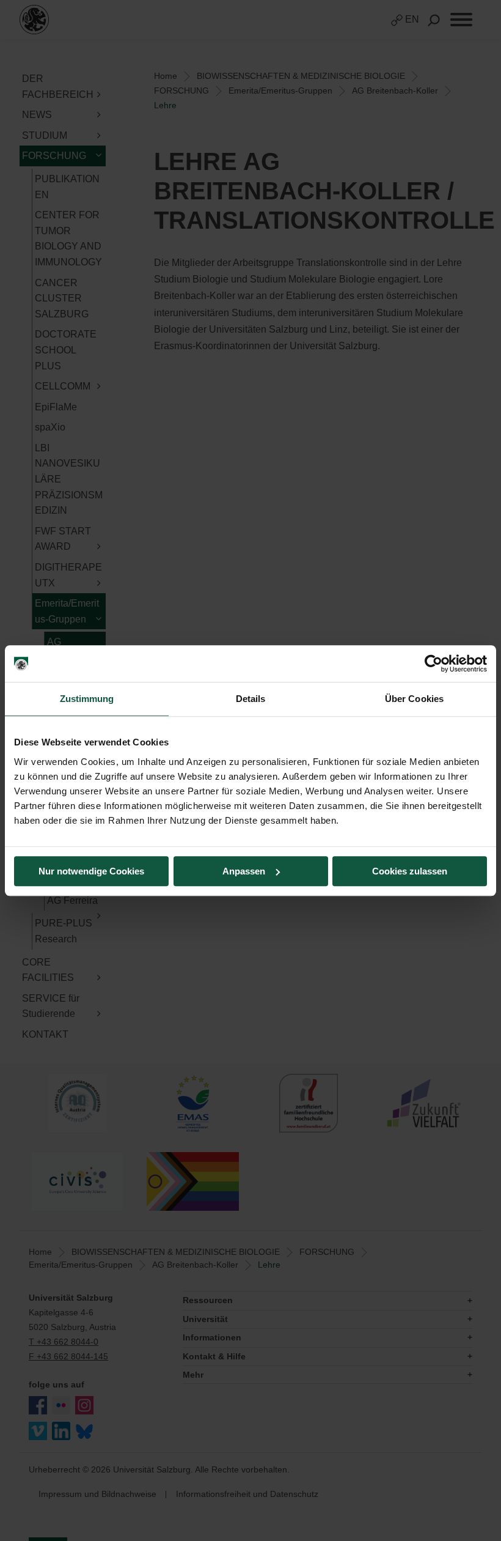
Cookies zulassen (409, 871)
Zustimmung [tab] (87, 698)
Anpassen (243, 871)
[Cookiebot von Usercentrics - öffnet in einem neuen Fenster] (433, 663)
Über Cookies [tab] (414, 698)
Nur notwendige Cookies (91, 871)
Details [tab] (251, 698)
